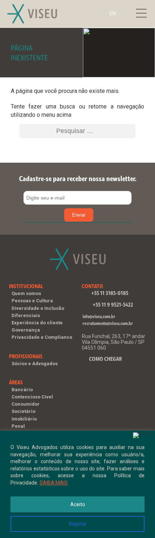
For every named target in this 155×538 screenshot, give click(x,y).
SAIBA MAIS (54, 483)
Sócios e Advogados (35, 363)
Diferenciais (26, 315)
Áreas (16, 382)
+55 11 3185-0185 (109, 293)
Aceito (77, 504)
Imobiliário (24, 419)
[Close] (142, 435)
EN (113, 13)
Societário (23, 411)
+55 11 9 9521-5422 (113, 304)
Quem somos (26, 293)
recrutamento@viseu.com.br (108, 323)
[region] (77, 484)
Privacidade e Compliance (42, 337)
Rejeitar (78, 524)
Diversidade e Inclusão (38, 308)
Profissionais (26, 356)
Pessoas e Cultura (32, 300)
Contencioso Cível (32, 397)
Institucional (26, 286)
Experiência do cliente (37, 322)
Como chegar (105, 358)
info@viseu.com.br (99, 316)
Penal (18, 426)
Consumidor (26, 404)
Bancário (22, 389)
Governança (26, 330)
